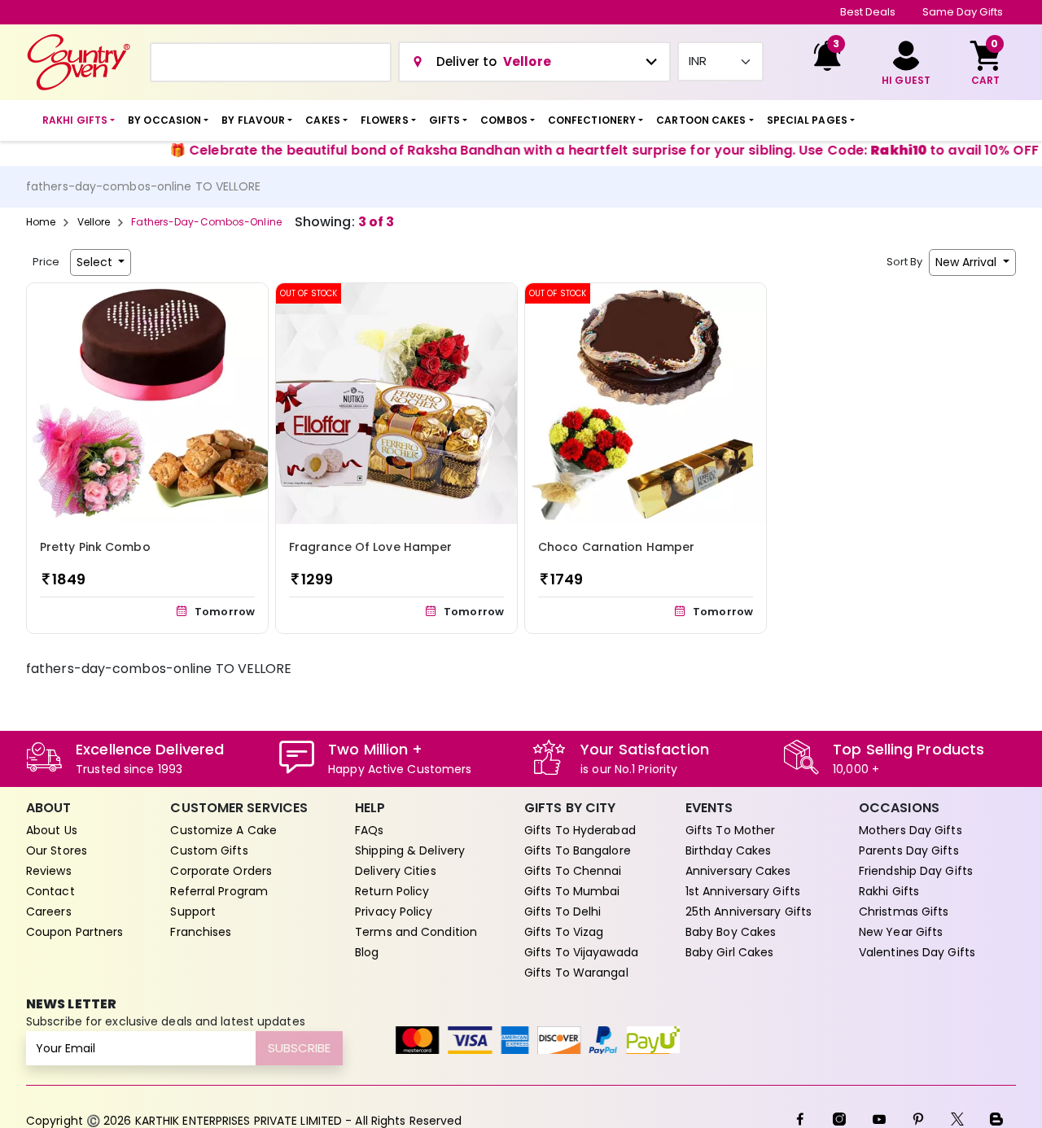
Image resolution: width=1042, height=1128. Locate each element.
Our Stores (56, 850)
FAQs (369, 830)
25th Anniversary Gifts (748, 911)
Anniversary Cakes (738, 871)
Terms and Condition (416, 932)
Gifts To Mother (730, 830)
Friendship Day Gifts (916, 871)
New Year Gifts (901, 932)
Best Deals (868, 12)
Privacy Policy (393, 911)
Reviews (49, 871)
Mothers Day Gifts (910, 830)
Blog (367, 952)
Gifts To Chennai (573, 871)
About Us (51, 830)
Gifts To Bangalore (577, 850)
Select (96, 262)
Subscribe (299, 1047)
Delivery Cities (395, 871)
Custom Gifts (208, 850)
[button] (78, 120)
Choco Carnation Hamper (616, 547)
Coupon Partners (75, 932)
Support (193, 911)
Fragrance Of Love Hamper (370, 547)
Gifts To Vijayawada (581, 952)
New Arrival (967, 262)
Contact (50, 891)
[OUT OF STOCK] (396, 402)
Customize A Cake (223, 830)
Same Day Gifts (962, 12)
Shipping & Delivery (410, 850)
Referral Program (219, 891)
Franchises (200, 932)
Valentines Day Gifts (917, 952)
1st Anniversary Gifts (742, 891)
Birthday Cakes (728, 850)
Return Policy (392, 891)
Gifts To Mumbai (572, 891)
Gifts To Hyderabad (580, 830)
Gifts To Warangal (576, 972)
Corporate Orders (221, 871)
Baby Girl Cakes (729, 952)
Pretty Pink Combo (95, 547)
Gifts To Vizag (563, 932)
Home (40, 222)
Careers (49, 911)
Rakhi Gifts (889, 891)
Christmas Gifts (904, 911)
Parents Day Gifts (909, 850)
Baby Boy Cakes (730, 932)
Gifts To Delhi (562, 911)
